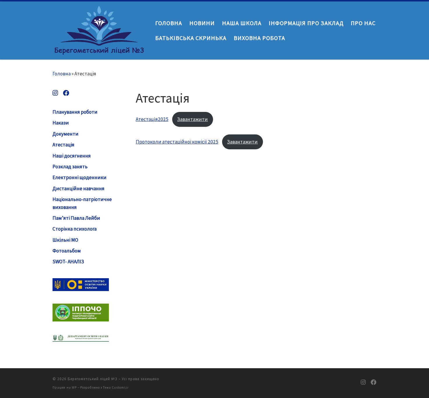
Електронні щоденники (80, 177)
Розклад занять (70, 166)
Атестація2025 (152, 119)
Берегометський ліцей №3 (92, 378)
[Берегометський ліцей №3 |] (100, 29)
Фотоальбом (67, 251)
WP (74, 387)
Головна (62, 73)
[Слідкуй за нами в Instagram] (55, 93)
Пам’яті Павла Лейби (76, 218)
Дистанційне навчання (78, 188)
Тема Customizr (116, 387)
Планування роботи (75, 112)
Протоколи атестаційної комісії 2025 (177, 142)
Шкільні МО (65, 240)
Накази (61, 123)
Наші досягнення (72, 156)
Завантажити (192, 119)
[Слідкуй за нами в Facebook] (66, 93)
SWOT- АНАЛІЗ (68, 261)
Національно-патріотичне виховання (82, 203)
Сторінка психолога (75, 229)
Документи (66, 134)
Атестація (63, 144)
